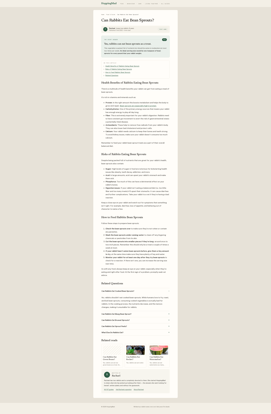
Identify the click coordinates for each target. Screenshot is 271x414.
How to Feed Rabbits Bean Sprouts (117, 72)
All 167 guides (109, 389)
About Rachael (139, 389)
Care (140, 3)
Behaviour (131, 3)
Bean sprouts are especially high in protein (138, 106)
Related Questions (111, 75)
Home (102, 14)
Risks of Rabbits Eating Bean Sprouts (118, 69)
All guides (165, 3)
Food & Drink (110, 14)
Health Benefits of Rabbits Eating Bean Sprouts (122, 66)
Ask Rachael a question (124, 389)
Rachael (112, 28)
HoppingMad (109, 3)
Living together (151, 3)
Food (122, 3)
